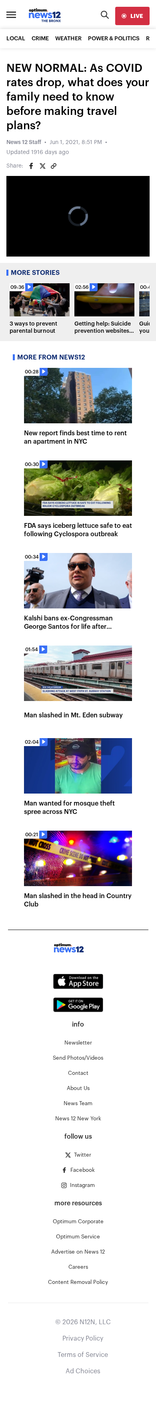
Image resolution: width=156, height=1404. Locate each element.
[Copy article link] (53, 166)
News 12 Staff (23, 142)
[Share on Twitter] (42, 166)
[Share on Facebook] (31, 166)
